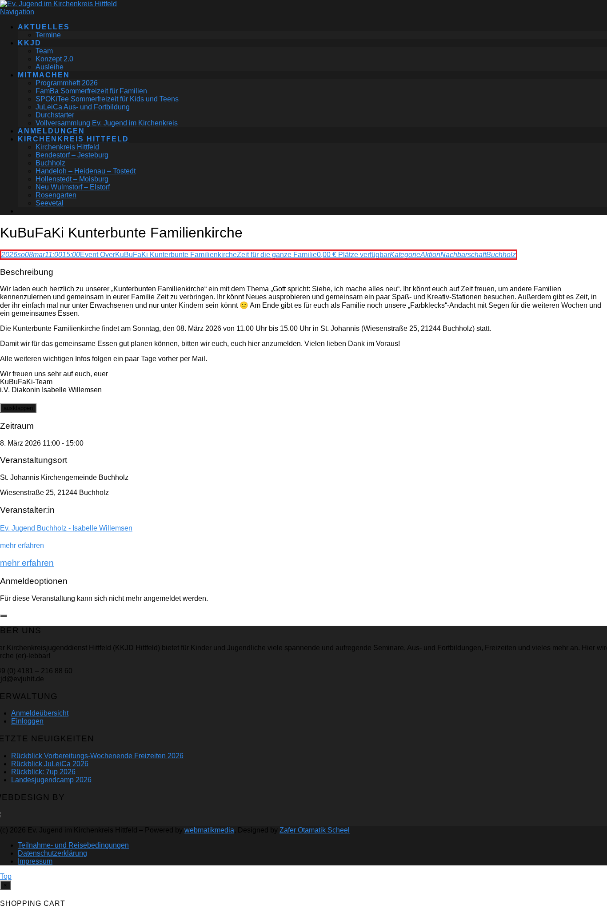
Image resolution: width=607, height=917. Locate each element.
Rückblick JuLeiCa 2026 (49, 764)
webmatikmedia (209, 830)
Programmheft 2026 (67, 83)
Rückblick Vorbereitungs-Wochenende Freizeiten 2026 (97, 756)
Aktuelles (44, 27)
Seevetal (50, 203)
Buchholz (50, 163)
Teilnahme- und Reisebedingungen (73, 845)
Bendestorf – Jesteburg (72, 155)
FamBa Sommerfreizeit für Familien (91, 91)
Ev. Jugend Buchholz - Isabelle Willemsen (66, 528)
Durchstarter (55, 115)
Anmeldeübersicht (39, 713)
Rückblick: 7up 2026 (43, 772)
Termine (48, 35)
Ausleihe (50, 67)
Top (6, 876)
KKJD (29, 43)
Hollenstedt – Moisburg (72, 179)
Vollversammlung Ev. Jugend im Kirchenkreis (107, 123)
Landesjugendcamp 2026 (51, 780)
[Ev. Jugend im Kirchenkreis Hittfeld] (58, 4)
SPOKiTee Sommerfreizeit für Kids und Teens (107, 99)
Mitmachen (44, 75)
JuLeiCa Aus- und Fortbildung (83, 107)
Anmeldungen (51, 131)
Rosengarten (56, 195)
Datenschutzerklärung (52, 853)
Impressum (35, 861)
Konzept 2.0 (54, 59)
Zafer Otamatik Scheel (315, 830)
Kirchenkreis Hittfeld (73, 139)
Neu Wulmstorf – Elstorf (73, 187)
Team (44, 51)
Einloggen (27, 721)
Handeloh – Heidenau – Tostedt (86, 171)
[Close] (3, 616)
